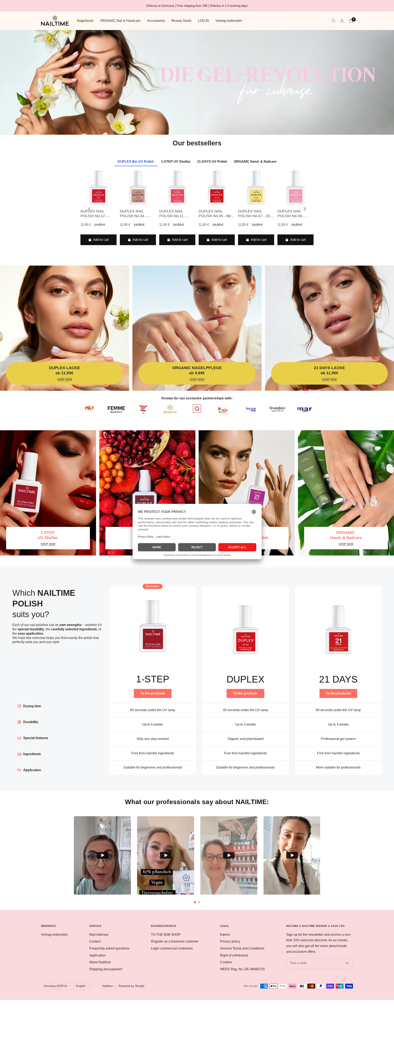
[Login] (342, 20)
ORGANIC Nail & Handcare (120, 20)
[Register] (347, 963)
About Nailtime (100, 962)
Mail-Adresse (99, 934)
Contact (95, 941)
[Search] (333, 21)
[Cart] (351, 21)
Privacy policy (230, 941)
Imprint (225, 934)
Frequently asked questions (109, 948)
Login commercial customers (172, 948)
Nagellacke (85, 20)
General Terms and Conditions (242, 948)
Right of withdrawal (234, 955)
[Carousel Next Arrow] (304, 209)
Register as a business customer (174, 941)
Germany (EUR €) (55, 986)
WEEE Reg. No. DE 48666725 (242, 969)
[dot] (195, 902)
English (81, 986)
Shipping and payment (105, 969)
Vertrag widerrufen (228, 20)
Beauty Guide (181, 20)
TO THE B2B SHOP (166, 934)
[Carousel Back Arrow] (89, 209)
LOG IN (203, 20)
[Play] (102, 855)
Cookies (226, 962)
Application (97, 955)
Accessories (156, 20)
